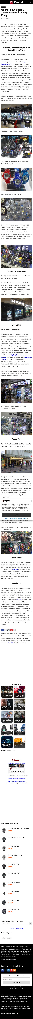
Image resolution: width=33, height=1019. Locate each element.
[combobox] (16, 938)
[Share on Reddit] (8, 630)
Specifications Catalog (6, 1013)
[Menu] (2, 2)
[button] (30, 501)
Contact (21, 966)
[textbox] (16, 938)
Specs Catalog (5, 966)
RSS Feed (15, 966)
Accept (16, 514)
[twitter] (5, 970)
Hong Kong (8, 750)
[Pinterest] (11, 970)
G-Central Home (15, 1013)
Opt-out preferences (9, 518)
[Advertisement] (16, 663)
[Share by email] (14, 630)
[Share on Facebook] (2, 630)
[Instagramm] (8, 970)
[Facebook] (2, 970)
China (19, 599)
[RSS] (14, 970)
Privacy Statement (18, 518)
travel (14, 750)
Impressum (25, 518)
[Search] (30, 2)
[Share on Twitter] (5, 630)
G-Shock (3, 7)
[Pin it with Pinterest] (11, 630)
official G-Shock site (12, 642)
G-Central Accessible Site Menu (8, 959)
